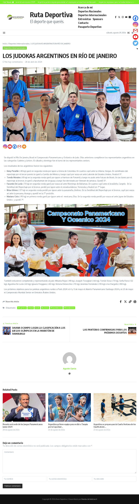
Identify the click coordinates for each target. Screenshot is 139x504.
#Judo (37, 308)
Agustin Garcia (69, 368)
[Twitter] (135, 43)
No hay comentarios (14, 62)
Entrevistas (84, 19)
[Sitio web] (69, 374)
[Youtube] (10, 146)
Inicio (5, 44)
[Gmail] (19, 146)
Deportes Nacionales (89, 11)
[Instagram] (5, 146)
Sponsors (98, 19)
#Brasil (30, 308)
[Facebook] (14, 146)
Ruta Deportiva (51, 14)
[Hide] (137, 49)
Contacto (83, 22)
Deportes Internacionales (92, 15)
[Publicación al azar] (128, 33)
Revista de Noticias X (89, 499)
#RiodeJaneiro (69, 308)
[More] (24, 146)
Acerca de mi (85, 7)
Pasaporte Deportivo (89, 26)
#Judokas (45, 308)
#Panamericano (56, 308)
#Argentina (22, 308)
